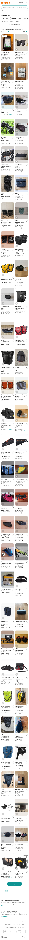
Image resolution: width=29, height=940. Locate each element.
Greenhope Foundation (6, 914)
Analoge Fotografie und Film (18, 902)
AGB (3, 921)
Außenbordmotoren (19, 904)
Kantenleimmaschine (22, 914)
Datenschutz (8, 924)
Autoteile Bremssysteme (7, 904)
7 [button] (2, 895)
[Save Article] (13, 53)
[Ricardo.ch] (5, 3)
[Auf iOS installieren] (8, 931)
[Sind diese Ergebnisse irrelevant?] (22, 29)
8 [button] (6, 895)
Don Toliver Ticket (5, 913)
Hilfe (14, 924)
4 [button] (17, 891)
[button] (20, 2)
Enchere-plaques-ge (15, 913)
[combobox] (14, 7)
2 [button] (10, 891)
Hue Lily (14, 914)
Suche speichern (14, 884)
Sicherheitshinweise (11, 927)
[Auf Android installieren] (20, 931)
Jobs (23, 924)
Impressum (24, 921)
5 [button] (21, 891)
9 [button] (10, 895)
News (18, 924)
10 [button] (14, 895)
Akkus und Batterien (6, 902)
